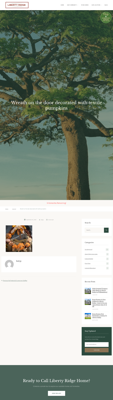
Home (62, 5)
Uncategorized (88, 249)
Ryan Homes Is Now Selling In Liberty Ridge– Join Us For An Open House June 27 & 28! (99, 303)
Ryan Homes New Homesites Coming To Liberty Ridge (99, 315)
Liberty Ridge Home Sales (91, 254)
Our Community (72, 5)
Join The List (56, 393)
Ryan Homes (85, 5)
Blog (106, 5)
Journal (14, 209)
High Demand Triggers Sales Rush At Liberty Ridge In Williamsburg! (100, 290)
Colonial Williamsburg (90, 268)
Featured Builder (89, 259)
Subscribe (97, 350)
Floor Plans (87, 263)
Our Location (96, 5)
